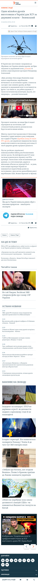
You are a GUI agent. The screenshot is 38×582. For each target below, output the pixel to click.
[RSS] (32, 560)
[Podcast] (3, 564)
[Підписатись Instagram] (20, 560)
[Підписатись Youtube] (15, 560)
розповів (27, 69)
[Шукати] (34, 579)
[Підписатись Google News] (7, 560)
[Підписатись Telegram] (28, 560)
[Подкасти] (27, 579)
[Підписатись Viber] (24, 560)
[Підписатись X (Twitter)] (11, 560)
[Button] (12, 26)
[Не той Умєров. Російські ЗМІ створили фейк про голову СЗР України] (19, 280)
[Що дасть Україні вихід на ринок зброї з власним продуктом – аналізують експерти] (19, 188)
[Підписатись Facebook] (3, 560)
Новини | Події (7, 8)
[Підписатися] (7, 564)
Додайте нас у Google (8, 579)
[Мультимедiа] (20, 579)
